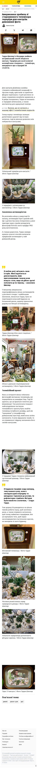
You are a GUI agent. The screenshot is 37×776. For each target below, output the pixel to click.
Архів (20, 744)
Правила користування (25, 733)
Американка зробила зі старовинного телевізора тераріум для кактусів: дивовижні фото (23, 8)
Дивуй (7, 8)
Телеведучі (5, 741)
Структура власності (7, 747)
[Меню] (3, 2)
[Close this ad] (35, 766)
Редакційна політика (7, 736)
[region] (18, 771)
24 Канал (5, 6)
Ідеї (3, 8)
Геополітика (16, 6)
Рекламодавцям (23, 730)
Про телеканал (6, 739)
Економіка (27, 6)
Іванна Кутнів (10, 25)
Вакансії (4, 744)
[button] (6, 30)
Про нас (4, 730)
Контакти (21, 741)
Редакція (4, 733)
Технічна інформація (24, 739)
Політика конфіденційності (26, 736)
